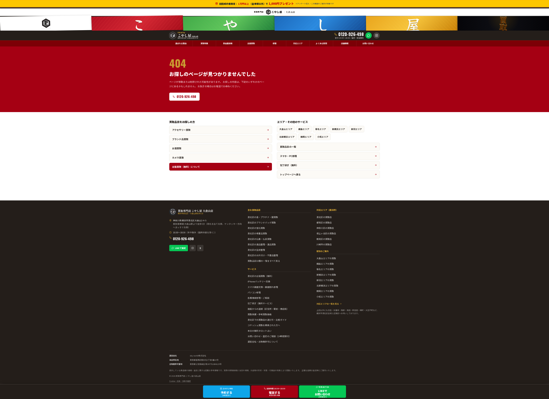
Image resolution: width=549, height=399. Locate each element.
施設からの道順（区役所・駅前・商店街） (268, 308)
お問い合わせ (368, 43)
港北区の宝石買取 (256, 227)
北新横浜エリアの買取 (327, 285)
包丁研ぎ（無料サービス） (261, 303)
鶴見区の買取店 (324, 238)
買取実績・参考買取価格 (259, 314)
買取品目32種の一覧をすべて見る (264, 260)
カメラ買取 (178, 157)
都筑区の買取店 (324, 222)
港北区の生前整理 (256, 249)
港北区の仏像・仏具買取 (259, 238)
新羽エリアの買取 (325, 280)
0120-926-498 (183, 238)
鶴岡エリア (306, 136)
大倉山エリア (285, 129)
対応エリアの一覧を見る (328, 303)
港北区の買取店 (324, 217)
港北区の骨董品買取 (257, 233)
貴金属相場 (227, 43)
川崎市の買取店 (324, 244)
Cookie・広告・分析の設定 (180, 381)
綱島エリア (303, 129)
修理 (274, 43)
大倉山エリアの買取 (326, 258)
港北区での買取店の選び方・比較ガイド (267, 319)
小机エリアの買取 (325, 296)
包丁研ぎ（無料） (289, 165)
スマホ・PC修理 (288, 156)
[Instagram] (192, 248)
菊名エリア (320, 129)
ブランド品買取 (180, 139)
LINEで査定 (180, 247)
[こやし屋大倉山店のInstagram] (376, 35)
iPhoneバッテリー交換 (259, 281)
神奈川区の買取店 (325, 227)
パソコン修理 (254, 292)
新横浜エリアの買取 (326, 274)
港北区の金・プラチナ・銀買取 (263, 217)
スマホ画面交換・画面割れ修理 (263, 286)
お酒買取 (176, 148)
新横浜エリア (338, 129)
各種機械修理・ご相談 (258, 297)
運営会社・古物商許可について (263, 341)
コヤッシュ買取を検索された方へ (264, 325)
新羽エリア (356, 129)
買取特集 (204, 43)
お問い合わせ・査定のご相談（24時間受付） (269, 336)
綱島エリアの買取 (325, 263)
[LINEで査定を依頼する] (368, 35)
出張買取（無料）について (186, 166)
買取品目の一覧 (288, 146)
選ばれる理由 (181, 43)
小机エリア (322, 136)
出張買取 (251, 43)
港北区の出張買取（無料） (261, 275)
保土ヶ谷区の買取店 (326, 233)
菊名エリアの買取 (325, 269)
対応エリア (298, 43)
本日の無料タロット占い (259, 330)
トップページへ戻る (290, 174)
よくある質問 (321, 43)
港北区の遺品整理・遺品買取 (262, 244)
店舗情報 (345, 43)
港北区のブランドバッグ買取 (262, 222)
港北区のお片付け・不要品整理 (263, 255)
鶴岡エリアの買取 (325, 290)
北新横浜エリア (287, 136)
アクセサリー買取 (181, 130)
